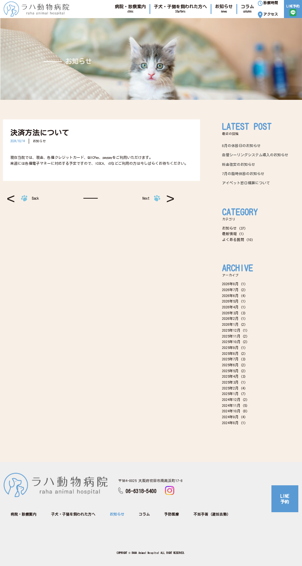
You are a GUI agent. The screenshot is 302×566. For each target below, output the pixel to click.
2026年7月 (230, 289)
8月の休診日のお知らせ (241, 145)
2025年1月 (230, 393)
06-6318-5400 (141, 491)
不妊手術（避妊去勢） (212, 514)
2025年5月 (230, 371)
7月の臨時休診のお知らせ (243, 173)
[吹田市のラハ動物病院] (36, 9)
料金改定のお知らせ (238, 164)
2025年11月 (231, 336)
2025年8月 (230, 353)
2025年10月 (231, 341)
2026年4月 (230, 307)
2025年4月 (230, 376)
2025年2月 (230, 388)
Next (146, 198)
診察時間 (270, 2)
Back (35, 198)
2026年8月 (230, 284)
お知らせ (39, 141)
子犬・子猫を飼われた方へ (73, 514)
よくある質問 (233, 239)
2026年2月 (230, 318)
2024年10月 (231, 411)
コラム (144, 514)
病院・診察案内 (23, 514)
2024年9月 (230, 417)
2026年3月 (230, 313)
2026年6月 (230, 295)
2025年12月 (231, 330)
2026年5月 (230, 301)
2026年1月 (230, 324)
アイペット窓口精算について (246, 183)
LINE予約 (284, 499)
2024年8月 (230, 422)
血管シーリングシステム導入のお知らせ (255, 155)
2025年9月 (230, 347)
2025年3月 (230, 382)
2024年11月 (231, 405)
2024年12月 (231, 399)
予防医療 (171, 514)
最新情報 (229, 233)
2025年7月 (230, 359)
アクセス (270, 14)
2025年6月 (230, 365)
